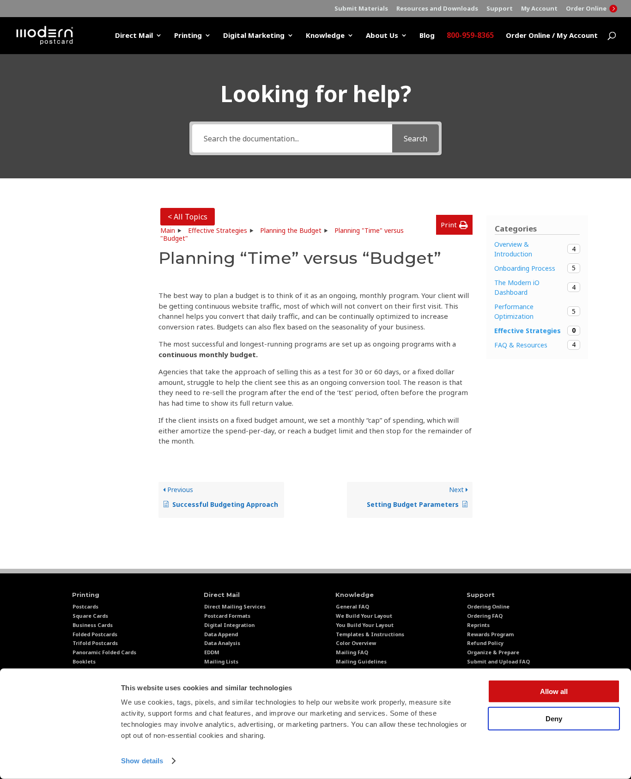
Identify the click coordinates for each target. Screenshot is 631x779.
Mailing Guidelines (361, 661)
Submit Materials (361, 9)
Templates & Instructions (370, 634)
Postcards (85, 606)
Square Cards (90, 615)
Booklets (84, 661)
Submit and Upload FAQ (498, 661)
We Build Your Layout (364, 615)
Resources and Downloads (437, 9)
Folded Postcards (95, 634)
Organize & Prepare (493, 652)
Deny (554, 718)
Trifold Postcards (95, 642)
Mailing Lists (221, 661)
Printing (188, 36)
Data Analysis (222, 642)
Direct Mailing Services (235, 606)
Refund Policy (485, 642)
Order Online (587, 8)
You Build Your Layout (365, 624)
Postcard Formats (227, 615)
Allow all (554, 691)
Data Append (221, 634)
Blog (427, 36)
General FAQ (352, 606)
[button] (454, 224)
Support (499, 9)
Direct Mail (134, 36)
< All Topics (187, 217)
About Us (382, 36)
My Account (539, 9)
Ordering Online (488, 606)
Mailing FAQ (352, 652)
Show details (142, 761)
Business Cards (93, 624)
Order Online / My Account (552, 36)
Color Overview (356, 642)
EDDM (211, 652)
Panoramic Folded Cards (104, 652)
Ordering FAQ (485, 615)
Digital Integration (229, 624)
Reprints (478, 624)
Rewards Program (490, 634)
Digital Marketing (254, 36)
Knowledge (325, 36)
